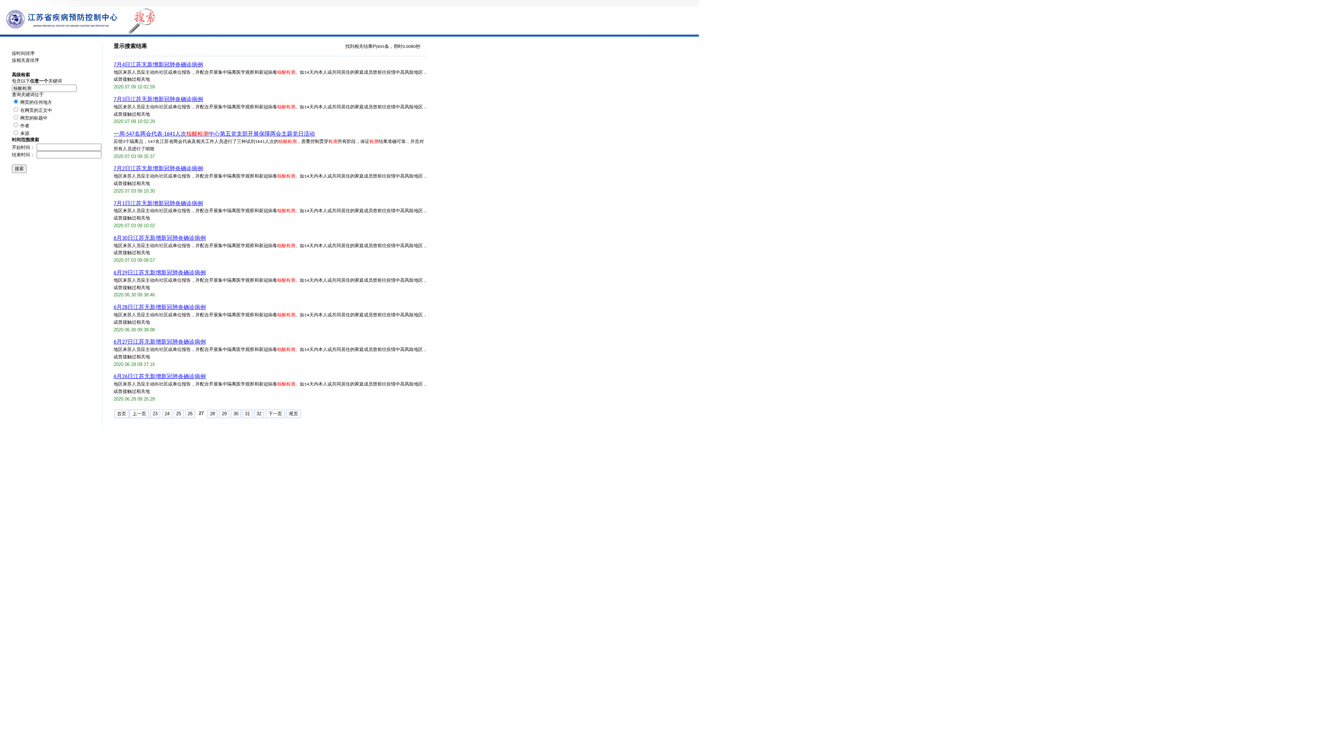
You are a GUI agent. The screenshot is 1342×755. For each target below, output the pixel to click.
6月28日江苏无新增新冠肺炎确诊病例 (160, 307)
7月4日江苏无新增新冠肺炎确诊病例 (158, 65)
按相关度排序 (25, 60)
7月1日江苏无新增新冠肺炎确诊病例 (158, 204)
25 (178, 413)
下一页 (275, 413)
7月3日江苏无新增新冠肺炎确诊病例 (158, 99)
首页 (121, 413)
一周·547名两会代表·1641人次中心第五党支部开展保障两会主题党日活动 (214, 134)
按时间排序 (23, 53)
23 (155, 413)
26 (190, 413)
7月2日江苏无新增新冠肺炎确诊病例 (158, 169)
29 (224, 413)
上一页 (139, 413)
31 (247, 413)
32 (259, 413)
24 (167, 413)
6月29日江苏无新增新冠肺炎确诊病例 (160, 273)
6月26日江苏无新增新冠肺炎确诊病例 (160, 377)
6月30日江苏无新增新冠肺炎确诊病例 (160, 238)
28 (212, 413)
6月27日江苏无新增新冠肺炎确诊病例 (160, 342)
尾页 (293, 413)
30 (235, 413)
